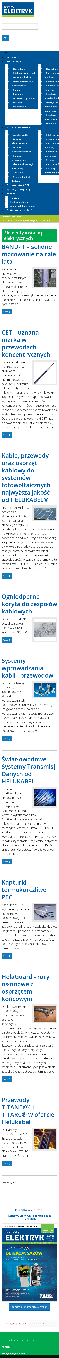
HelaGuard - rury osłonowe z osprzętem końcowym (25, 988)
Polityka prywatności (13, 1353)
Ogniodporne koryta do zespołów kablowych (29, 604)
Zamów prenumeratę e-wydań (29, 1306)
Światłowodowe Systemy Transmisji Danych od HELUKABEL (29, 770)
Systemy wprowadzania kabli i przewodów (27, 668)
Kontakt (6, 1346)
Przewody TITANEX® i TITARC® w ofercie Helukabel (28, 1111)
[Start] (4, 1190)
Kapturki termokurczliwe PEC (24, 889)
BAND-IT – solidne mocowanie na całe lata (29, 254)
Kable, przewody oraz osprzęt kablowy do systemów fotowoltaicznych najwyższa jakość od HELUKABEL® (26, 478)
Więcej (6, 312)
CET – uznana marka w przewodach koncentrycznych (26, 343)
